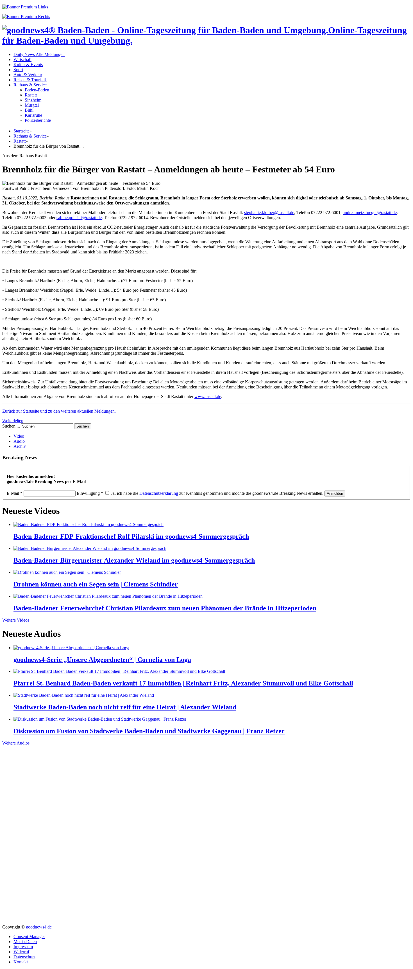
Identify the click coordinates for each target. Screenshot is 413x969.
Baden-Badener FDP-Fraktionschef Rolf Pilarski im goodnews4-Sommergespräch (131, 536)
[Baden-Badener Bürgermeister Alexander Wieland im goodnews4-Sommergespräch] (89, 548)
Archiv (19, 446)
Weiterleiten (12, 420)
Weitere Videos (15, 620)
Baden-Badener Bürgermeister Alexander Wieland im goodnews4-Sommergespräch (134, 560)
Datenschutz (24, 956)
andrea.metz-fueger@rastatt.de (370, 212)
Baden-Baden (37, 89)
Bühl (29, 110)
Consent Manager (29, 936)
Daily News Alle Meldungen (39, 54)
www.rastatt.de (207, 396)
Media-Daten (25, 941)
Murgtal (32, 105)
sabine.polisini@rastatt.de (79, 217)
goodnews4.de (39, 927)
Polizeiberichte (38, 120)
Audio (19, 441)
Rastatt (31, 95)
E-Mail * (14, 493)
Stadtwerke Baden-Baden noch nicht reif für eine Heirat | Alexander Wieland (124, 707)
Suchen (82, 426)
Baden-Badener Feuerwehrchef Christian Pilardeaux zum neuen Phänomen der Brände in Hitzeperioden (164, 608)
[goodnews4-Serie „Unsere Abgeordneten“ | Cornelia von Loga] (71, 647)
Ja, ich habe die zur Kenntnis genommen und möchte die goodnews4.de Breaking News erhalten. (217, 493)
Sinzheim (33, 100)
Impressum (23, 946)
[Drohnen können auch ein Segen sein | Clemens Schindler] (67, 572)
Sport (18, 69)
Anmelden (335, 493)
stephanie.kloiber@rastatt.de (269, 212)
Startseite (21, 131)
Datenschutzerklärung (158, 493)
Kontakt (20, 961)
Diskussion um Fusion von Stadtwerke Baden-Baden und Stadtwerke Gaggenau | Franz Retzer (149, 731)
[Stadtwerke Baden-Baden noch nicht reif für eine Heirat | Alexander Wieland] (83, 695)
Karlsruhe (33, 115)
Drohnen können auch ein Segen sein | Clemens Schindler (95, 584)
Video (18, 436)
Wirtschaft (22, 59)
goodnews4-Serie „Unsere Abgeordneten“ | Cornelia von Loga (102, 659)
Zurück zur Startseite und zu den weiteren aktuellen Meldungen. (59, 411)
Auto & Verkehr (27, 74)
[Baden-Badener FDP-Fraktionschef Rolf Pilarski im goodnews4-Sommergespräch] (88, 524)
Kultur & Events (28, 64)
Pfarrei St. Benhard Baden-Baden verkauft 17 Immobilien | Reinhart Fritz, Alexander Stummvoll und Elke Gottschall (183, 683)
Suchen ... (11, 426)
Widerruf (21, 951)
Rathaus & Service (30, 84)
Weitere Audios (16, 743)
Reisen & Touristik (30, 79)
